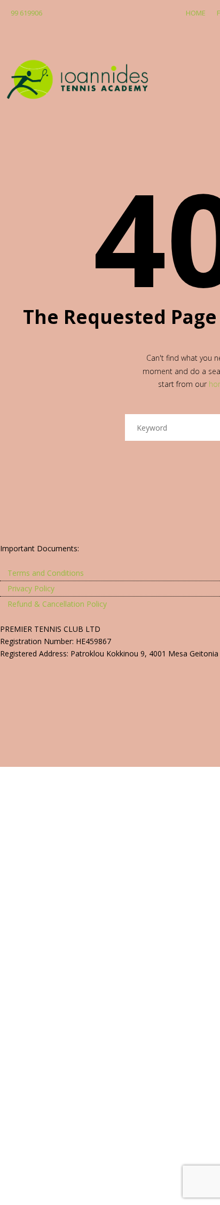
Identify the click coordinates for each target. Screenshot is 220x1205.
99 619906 (26, 13)
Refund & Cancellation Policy (57, 604)
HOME (196, 13)
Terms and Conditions (45, 573)
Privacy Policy (30, 588)
